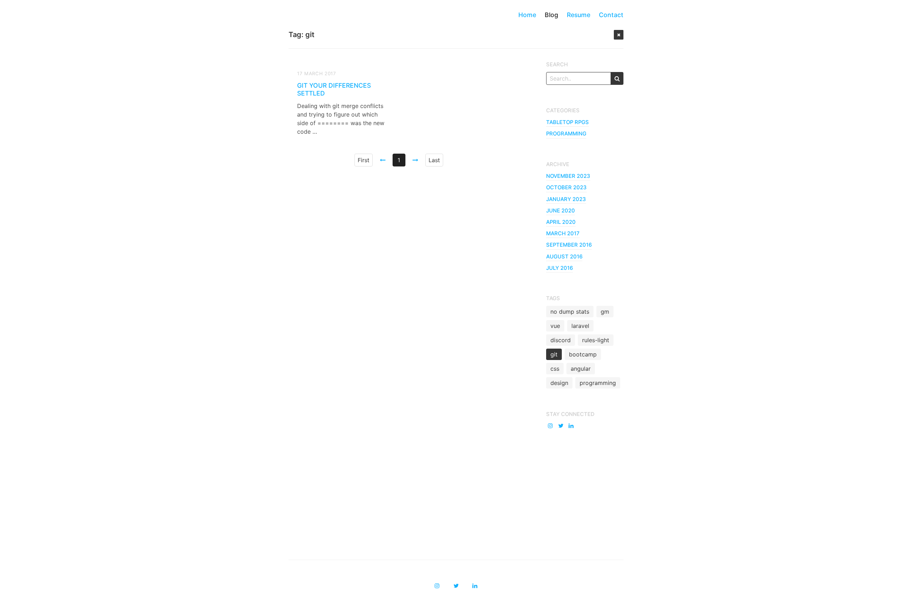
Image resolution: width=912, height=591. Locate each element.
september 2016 (569, 245)
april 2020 (561, 222)
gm (605, 311)
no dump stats (569, 311)
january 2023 (566, 199)
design (559, 382)
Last (434, 160)
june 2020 (560, 210)
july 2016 (559, 268)
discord (560, 340)
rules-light (595, 340)
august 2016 (564, 256)
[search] (617, 78)
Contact (611, 15)
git (554, 354)
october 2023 (566, 187)
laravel (580, 325)
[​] (551, 425)
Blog (551, 15)
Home (527, 15)
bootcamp (583, 354)
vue (555, 325)
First (363, 160)
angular (581, 368)
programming (566, 133)
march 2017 (563, 233)
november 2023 (568, 176)
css (554, 368)
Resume (578, 15)
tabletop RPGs (567, 122)
